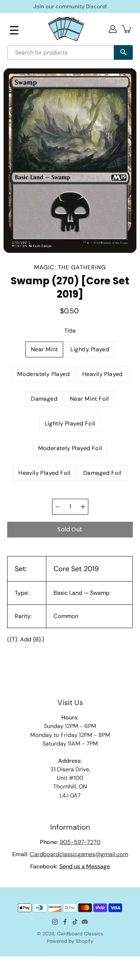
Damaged (44, 398)
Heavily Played (102, 374)
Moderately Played (43, 374)
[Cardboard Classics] (66, 28)
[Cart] (127, 29)
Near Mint (44, 349)
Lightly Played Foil (70, 423)
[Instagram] (55, 922)
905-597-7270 (80, 842)
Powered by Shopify (70, 941)
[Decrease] (57, 507)
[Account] (112, 29)
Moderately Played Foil (70, 448)
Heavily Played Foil (44, 473)
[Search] (123, 52)
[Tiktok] (75, 922)
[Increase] (83, 507)
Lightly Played (89, 349)
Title (70, 330)
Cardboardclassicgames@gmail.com (79, 854)
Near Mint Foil (89, 398)
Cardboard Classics (80, 933)
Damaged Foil (102, 473)
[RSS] (85, 922)
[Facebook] (65, 922)
